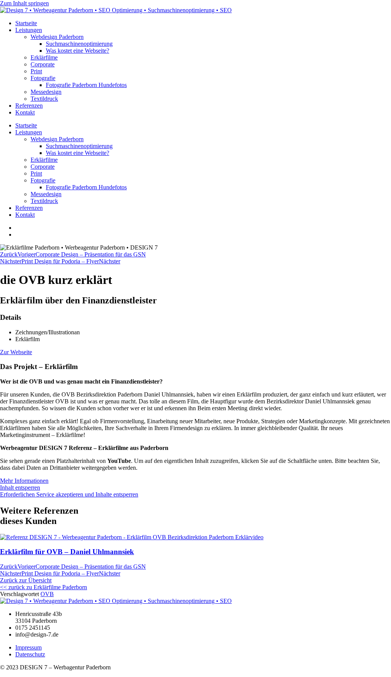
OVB (47, 594)
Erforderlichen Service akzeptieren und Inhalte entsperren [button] (69, 494)
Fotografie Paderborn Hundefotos (86, 85)
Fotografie (43, 78)
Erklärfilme (44, 57)
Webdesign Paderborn (57, 37)
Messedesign (46, 92)
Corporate (43, 64)
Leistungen (28, 30)
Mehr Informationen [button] (24, 480)
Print (36, 71)
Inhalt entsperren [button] (20, 487)
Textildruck (44, 98)
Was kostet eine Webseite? (77, 50)
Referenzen (29, 105)
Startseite (26, 23)
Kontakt (25, 112)
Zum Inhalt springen (24, 3)
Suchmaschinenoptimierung (79, 43)
